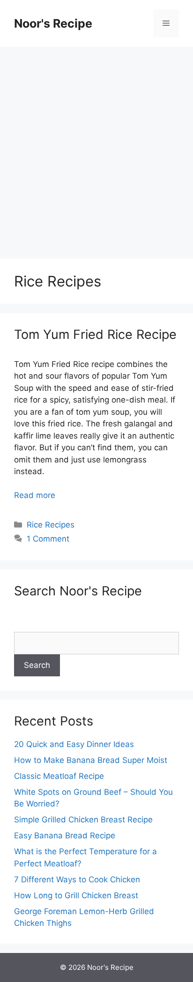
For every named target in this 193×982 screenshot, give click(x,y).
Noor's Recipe (53, 23)
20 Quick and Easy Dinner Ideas (74, 744)
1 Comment (48, 538)
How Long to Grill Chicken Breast (76, 895)
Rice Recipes (50, 524)
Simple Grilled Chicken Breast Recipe (83, 819)
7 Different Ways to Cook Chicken (77, 879)
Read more (34, 495)
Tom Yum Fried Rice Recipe (95, 334)
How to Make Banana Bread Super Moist (90, 760)
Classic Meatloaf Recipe (59, 776)
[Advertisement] (96, 147)
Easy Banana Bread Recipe (64, 835)
